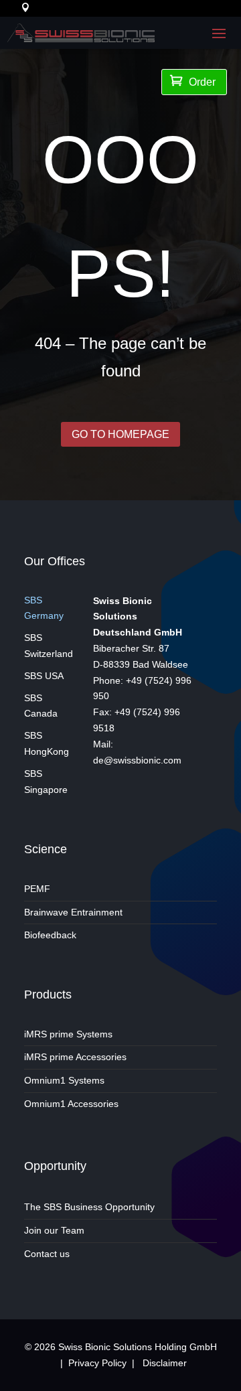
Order (193, 81)
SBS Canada (41, 705)
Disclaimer (165, 1363)
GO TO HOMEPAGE (120, 434)
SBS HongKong (46, 743)
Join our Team (54, 1230)
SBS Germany (44, 608)
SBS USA (44, 675)
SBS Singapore (46, 781)
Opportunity (55, 1166)
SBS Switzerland (48, 645)
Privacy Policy (97, 1363)
